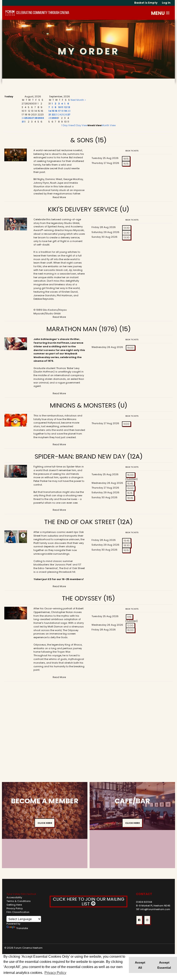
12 (65, 107)
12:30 (127, 232)
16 (56, 111)
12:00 (130, 625)
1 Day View (67, 125)
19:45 (127, 540)
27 (32, 118)
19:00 (130, 347)
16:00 (130, 630)
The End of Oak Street (79, 522)
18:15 (126, 158)
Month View (109, 125)
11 (62, 107)
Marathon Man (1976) (81, 329)
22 (53, 114)
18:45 (130, 498)
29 (39, 118)
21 (49, 114)
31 (23, 121)
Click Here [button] (45, 823)
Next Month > (78, 100)
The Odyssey (82, 598)
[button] (168, 13)
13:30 (127, 228)
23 (56, 114)
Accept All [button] (140, 965)
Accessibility (14, 897)
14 (49, 111)
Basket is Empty (146, 3)
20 (69, 111)
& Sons (81, 140)
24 (23, 118)
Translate (22, 928)
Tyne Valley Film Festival (21, 894)
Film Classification (17, 912)
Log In (166, 3)
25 (26, 118)
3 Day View (80, 125)
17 (59, 111)
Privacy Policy (14, 908)
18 (62, 111)
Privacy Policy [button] (55, 972)
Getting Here (14, 904)
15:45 (130, 483)
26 (29, 118)
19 (65, 111)
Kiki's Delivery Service (84, 209)
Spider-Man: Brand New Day (80, 456)
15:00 (130, 475)
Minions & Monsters (83, 405)
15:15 (130, 493)
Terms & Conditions (18, 901)
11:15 (129, 617)
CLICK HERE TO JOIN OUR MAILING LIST (88, 901)
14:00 (126, 424)
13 (68, 107)
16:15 (126, 163)
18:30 (127, 545)
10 (59, 107)
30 (42, 118)
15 (53, 111)
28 (36, 118)
